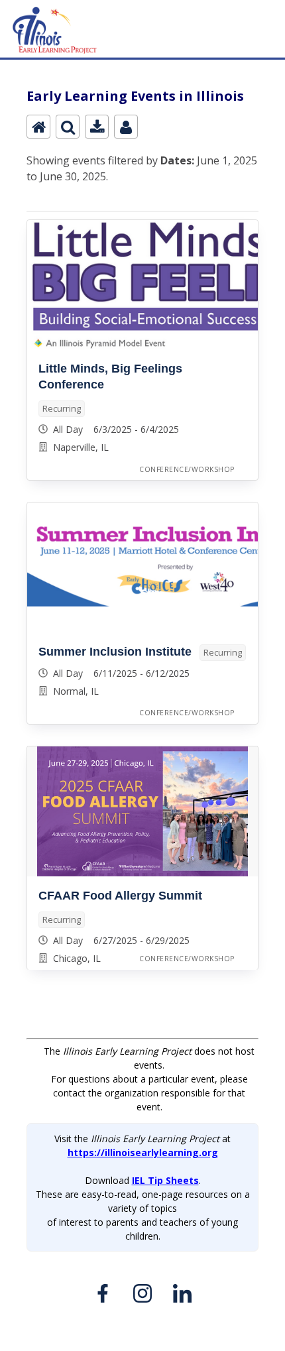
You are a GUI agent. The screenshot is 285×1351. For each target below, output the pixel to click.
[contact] (126, 127)
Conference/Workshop (187, 469)
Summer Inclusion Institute (115, 651)
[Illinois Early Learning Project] (142, 7)
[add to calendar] (97, 127)
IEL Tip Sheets (165, 1180)
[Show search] (68, 127)
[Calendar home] (38, 127)
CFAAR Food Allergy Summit (120, 895)
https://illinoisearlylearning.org (143, 1152)
